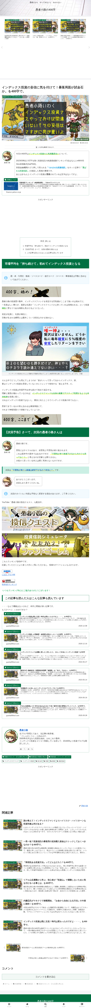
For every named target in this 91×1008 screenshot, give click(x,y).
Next (89, 47)
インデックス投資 (28, 761)
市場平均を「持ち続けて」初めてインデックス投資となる (46, 246)
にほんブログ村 (8, 575)
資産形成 (61, 761)
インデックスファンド (11, 761)
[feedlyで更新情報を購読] (28, 749)
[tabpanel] (17, 29)
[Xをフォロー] (24, 749)
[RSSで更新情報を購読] (32, 749)
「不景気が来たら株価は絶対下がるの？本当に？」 (33, 470)
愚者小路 (23, 730)
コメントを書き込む (45, 976)
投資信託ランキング (9, 584)
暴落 (53, 761)
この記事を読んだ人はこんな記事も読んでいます (45, 253)
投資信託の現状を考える (39, 757)
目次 (42, 241)
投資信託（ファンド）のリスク (61, 757)
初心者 (39, 761)
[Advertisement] (45, 59)
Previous (2, 47)
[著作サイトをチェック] (20, 749)
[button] (84, 568)
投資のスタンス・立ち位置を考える (16, 757)
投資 (47, 761)
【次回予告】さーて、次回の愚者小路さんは (41, 249)
